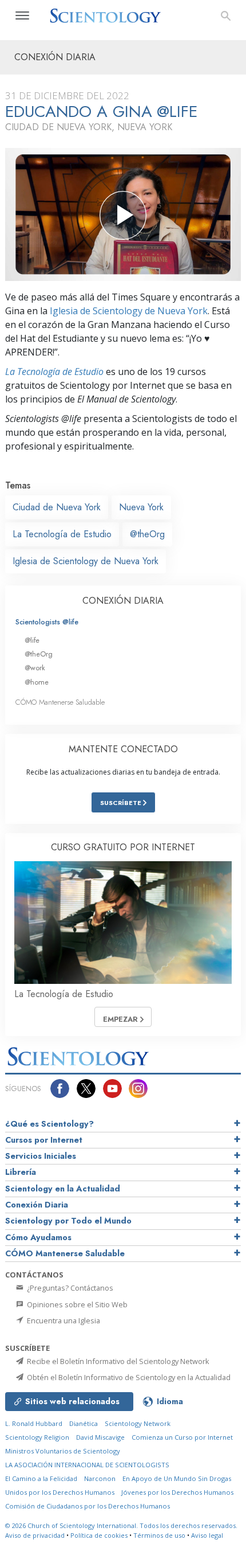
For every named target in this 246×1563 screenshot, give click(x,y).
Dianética (83, 1423)
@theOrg (147, 534)
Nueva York (141, 507)
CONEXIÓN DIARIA (123, 600)
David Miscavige (100, 1437)
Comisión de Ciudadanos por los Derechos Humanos (87, 1506)
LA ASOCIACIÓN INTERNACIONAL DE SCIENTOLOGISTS (87, 1464)
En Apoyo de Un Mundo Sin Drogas (176, 1478)
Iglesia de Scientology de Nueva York (129, 310)
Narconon (100, 1478)
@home (37, 682)
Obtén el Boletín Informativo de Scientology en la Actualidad (128, 1377)
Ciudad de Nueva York (57, 507)
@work (35, 667)
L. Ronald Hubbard (33, 1423)
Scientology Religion (37, 1437)
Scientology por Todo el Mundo (68, 1220)
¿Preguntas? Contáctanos (69, 1288)
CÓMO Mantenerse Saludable (60, 702)
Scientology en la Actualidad (62, 1188)
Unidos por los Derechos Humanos (59, 1492)
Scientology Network (137, 1423)
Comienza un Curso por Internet (182, 1437)
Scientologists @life (46, 621)
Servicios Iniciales (40, 1156)
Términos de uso (159, 1535)
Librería (20, 1172)
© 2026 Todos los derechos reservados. (121, 1525)
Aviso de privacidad (35, 1535)
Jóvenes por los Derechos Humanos (177, 1492)
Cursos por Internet (43, 1140)
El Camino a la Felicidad (41, 1478)
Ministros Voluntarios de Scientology (62, 1451)
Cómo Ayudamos (38, 1237)
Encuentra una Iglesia (62, 1320)
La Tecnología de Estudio (54, 371)
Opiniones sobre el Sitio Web (76, 1304)
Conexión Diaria (36, 1204)
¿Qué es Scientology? (49, 1124)
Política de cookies (99, 1535)
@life (32, 640)
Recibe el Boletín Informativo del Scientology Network (117, 1361)
